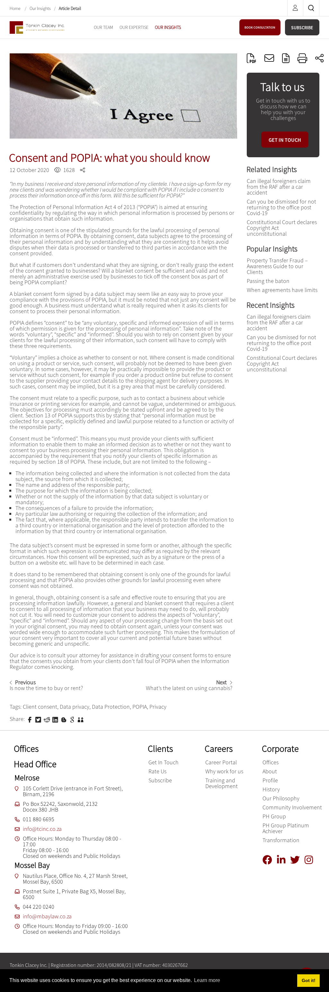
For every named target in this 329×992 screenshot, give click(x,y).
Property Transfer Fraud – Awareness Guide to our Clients (277, 266)
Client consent (40, 706)
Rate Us (157, 771)
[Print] (302, 58)
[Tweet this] (39, 719)
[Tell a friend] (81, 719)
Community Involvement (292, 807)
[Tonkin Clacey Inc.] (37, 27)
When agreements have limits (282, 290)
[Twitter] (297, 860)
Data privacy (74, 706)
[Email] (269, 58)
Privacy (157, 706)
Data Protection (111, 706)
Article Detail (70, 8)
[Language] (285, 58)
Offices (270, 762)
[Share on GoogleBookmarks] (73, 719)
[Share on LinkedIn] (56, 719)
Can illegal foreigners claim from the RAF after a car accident (279, 186)
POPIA (139, 706)
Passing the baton (268, 281)
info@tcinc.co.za (42, 829)
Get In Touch (163, 762)
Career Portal (221, 762)
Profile (270, 780)
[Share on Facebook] (30, 719)
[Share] (319, 58)
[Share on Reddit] (47, 719)
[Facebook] (269, 860)
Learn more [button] (207, 980)
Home (16, 8)
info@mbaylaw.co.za (47, 916)
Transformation (280, 840)
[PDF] (251, 58)
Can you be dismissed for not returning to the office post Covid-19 (281, 207)
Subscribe (160, 780)
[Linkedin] (283, 860)
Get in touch (285, 140)
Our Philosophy (280, 798)
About (269, 771)
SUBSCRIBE (302, 28)
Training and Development (221, 783)
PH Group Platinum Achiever (285, 828)
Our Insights (40, 8)
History (271, 789)
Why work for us (224, 771)
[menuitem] (103, 27)
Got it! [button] (309, 980)
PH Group (274, 816)
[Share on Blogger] (64, 719)
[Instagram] (311, 860)
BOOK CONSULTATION (260, 27)
